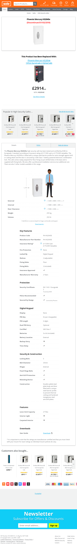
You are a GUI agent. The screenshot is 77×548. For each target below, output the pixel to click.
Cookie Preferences (6, 539)
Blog (71, 9)
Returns (69, 543)
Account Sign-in (10, 541)
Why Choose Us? (60, 538)
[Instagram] (24, 484)
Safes (4, 9)
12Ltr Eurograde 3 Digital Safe (70, 127)
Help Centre (70, 536)
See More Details (39, 97)
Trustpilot (38, 493)
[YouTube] (7, 484)
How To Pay (70, 538)
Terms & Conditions (18, 539)
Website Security (60, 540)
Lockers (11, 9)
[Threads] (28, 484)
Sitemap (3, 541)
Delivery (69, 540)
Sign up (53, 525)
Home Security (57, 9)
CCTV (22, 9)
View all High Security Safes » (66, 111)
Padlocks (28, 9)
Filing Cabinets (46, 9)
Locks (16, 9)
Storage (65, 9)
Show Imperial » (39, 224)
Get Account (19, 541)
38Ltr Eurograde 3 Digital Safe (55, 127)
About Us (57, 536)
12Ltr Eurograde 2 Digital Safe (25, 127)
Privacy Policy (29, 539)
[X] (16, 484)
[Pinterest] (11, 484)
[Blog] (3, 484)
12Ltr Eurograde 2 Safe (10, 127)
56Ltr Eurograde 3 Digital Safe (40, 127)
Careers (57, 543)
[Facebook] (20, 484)
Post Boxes (37, 9)
